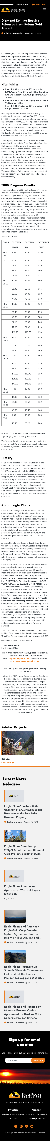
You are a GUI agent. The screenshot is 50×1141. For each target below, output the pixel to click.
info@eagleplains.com (37, 1118)
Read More (6, 762)
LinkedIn (21, 1126)
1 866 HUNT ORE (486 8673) (37, 1114)
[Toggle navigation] (44, 9)
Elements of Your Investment (13, 1114)
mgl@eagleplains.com (19, 658)
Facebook (15, 1126)
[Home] (13, 9)
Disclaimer (42, 1133)
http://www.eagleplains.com (26, 661)
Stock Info (13, 1118)
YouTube (31, 1126)
